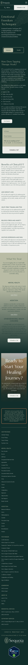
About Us (4, 595)
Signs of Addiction (5, 580)
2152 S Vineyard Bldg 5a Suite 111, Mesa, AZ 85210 (12, 621)
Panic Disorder (4, 451)
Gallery (2, 603)
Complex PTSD (4, 465)
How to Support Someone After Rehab (9, 553)
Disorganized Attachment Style (7, 459)
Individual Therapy (5, 435)
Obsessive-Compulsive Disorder (8, 482)
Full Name (6, 131)
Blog (22, 632)
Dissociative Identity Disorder (7, 473)
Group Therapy (4, 437)
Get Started (7, 121)
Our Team (3, 601)
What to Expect (4, 591)
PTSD (2, 479)
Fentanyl (3, 531)
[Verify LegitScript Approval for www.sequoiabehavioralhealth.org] (14, 652)
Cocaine (3, 523)
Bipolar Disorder (4, 501)
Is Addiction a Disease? (6, 574)
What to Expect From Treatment (7, 542)
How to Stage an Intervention (7, 569)
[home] (6, 2)
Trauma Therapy (4, 440)
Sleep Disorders (4, 495)
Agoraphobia (4, 462)
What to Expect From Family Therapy (9, 566)
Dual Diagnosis (4, 498)
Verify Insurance (4, 588)
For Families (5, 537)
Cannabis (3, 517)
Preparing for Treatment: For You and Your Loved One (12, 545)
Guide (19, 50)
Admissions (5, 585)
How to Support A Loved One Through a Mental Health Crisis (12, 560)
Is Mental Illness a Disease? (7, 563)
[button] (25, 2)
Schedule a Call (14, 340)
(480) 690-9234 (5, 614)
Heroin (2, 512)
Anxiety (2, 487)
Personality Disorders (5, 470)
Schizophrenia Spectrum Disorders (8, 476)
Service (8, 50)
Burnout (3, 454)
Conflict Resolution (5, 540)
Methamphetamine (5, 515)
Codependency (4, 490)
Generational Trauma (5, 468)
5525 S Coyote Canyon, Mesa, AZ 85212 (10, 612)
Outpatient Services (7, 619)
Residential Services (7, 609)
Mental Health (6, 448)
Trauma (2, 484)
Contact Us (7, 632)
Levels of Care (4, 598)
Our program (5, 432)
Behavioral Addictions (5, 509)
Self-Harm (3, 457)
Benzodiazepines (4, 529)
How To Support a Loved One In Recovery (10, 572)
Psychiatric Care (4, 443)
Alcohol (3, 526)
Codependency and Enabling (7, 577)
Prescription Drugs (5, 520)
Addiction (4, 506)
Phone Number (8, 136)
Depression (3, 493)
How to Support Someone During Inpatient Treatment (12, 556)
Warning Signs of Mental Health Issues (9, 551)
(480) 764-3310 (4, 624)
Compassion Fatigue (5, 548)
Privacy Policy (16, 632)
